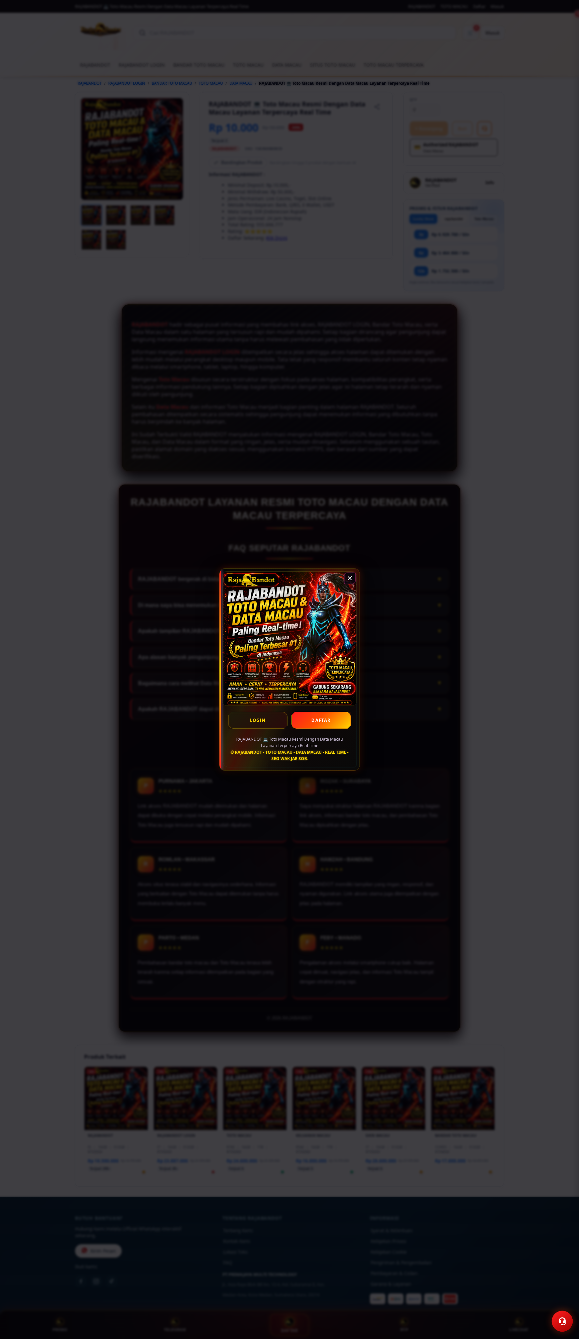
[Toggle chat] (562, 1321)
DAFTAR (321, 720)
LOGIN (258, 720)
